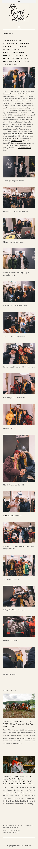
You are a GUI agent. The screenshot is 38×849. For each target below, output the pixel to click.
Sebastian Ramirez (24, 148)
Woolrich (6, 94)
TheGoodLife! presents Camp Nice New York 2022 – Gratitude (19, 723)
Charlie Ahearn (16, 141)
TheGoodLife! (26, 846)
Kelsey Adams (28, 134)
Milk (8, 138)
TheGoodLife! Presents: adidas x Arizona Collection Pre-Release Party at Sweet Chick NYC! (18, 780)
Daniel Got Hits (8, 515)
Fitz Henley (15, 134)
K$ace (15, 138)
